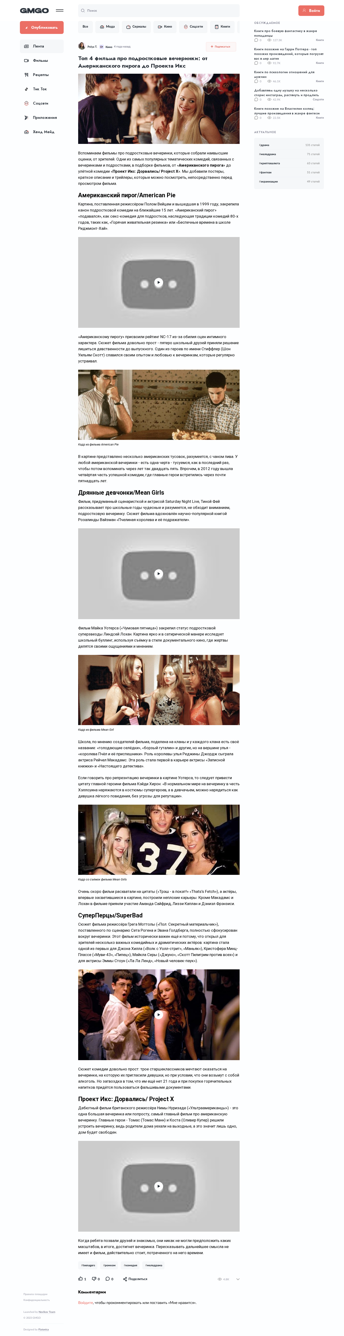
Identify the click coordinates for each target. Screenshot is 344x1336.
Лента (38, 46)
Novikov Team (47, 1312)
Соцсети (40, 103)
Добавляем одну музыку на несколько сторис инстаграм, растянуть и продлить (286, 92)
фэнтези (265, 172)
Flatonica (43, 1329)
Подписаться (222, 46)
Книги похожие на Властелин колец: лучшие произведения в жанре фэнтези (287, 111)
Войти (314, 10)
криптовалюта (269, 163)
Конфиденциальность (36, 1300)
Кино (168, 26)
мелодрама (267, 154)
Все (85, 26)
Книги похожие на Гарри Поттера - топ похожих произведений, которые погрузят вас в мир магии (289, 54)
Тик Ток (40, 89)
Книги (225, 26)
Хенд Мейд (44, 132)
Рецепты (41, 74)
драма (264, 145)
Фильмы (40, 60)
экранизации (268, 181)
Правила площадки (35, 1294)
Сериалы (139, 26)
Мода (110, 26)
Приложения (45, 117)
